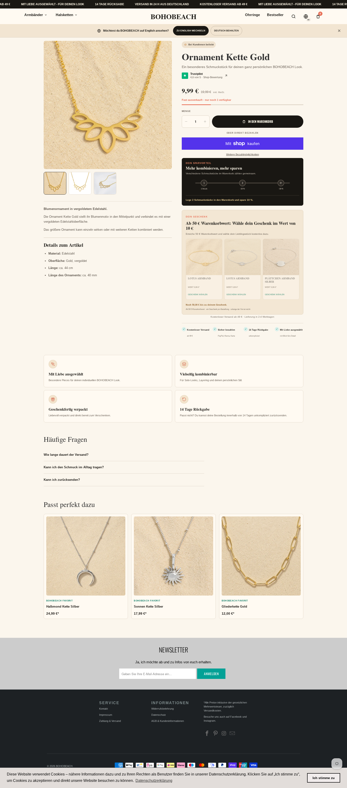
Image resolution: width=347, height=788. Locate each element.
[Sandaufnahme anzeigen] (55, 183)
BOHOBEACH (173, 16)
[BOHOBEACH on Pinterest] (215, 734)
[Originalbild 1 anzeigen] (80, 183)
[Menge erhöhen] (205, 122)
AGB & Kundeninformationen (167, 721)
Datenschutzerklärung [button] (153, 781)
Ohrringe (252, 15)
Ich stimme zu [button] (324, 778)
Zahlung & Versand (110, 721)
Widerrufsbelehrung (162, 708)
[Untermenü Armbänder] (46, 15)
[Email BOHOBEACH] (232, 734)
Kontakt (103, 708)
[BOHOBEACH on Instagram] (224, 734)
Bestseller (275, 15)
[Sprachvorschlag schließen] (339, 31)
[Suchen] (293, 16)
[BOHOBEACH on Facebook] (207, 734)
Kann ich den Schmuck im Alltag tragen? (74, 467)
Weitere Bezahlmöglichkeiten (242, 154)
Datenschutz (158, 714)
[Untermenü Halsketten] (76, 15)
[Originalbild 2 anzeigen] (105, 183)
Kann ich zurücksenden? (62, 479)
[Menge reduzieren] (186, 122)
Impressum (105, 714)
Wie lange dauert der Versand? (66, 454)
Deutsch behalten (226, 30)
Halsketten (64, 15)
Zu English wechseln (191, 30)
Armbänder (33, 15)
